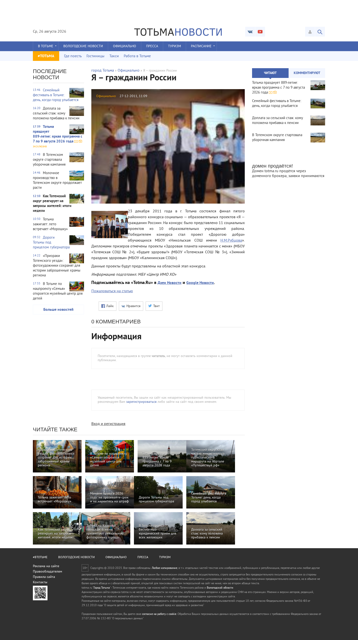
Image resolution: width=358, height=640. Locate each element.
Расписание (201, 46)
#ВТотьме (40, 557)
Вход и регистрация (108, 424)
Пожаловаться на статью (112, 291)
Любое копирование (164, 568)
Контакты (40, 582)
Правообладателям (47, 572)
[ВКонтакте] (250, 32)
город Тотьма (102, 70)
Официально (124, 46)
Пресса (152, 46)
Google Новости (200, 283)
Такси (114, 56)
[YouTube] (260, 32)
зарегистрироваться (141, 402)
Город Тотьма (102, 588)
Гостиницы (95, 56)
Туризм (174, 46)
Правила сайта (44, 577)
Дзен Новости (169, 283)
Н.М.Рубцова (231, 240)
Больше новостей (58, 309)
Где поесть (73, 56)
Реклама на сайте (46, 566)
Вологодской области (220, 588)
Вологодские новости (83, 46)
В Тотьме (45, 46)
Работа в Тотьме (137, 56)
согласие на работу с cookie (159, 614)
